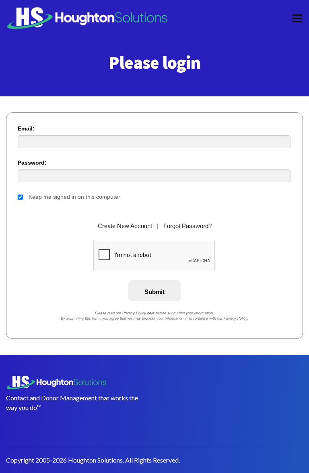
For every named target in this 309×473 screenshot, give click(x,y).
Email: (26, 128)
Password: (32, 162)
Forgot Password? (187, 225)
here (150, 313)
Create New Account (125, 225)
